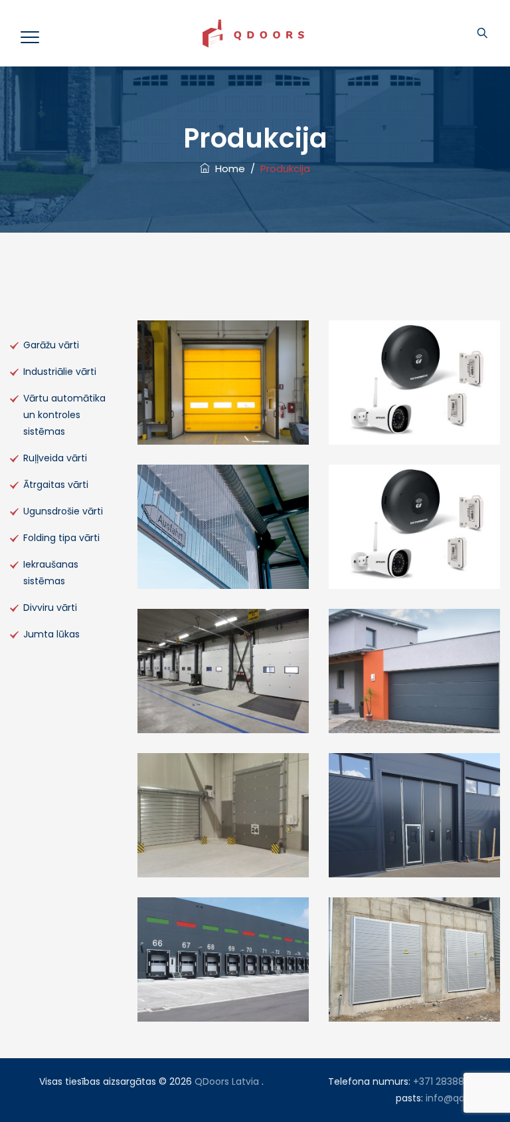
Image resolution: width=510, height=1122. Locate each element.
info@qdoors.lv (460, 1098)
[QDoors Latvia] (253, 33)
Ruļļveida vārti (55, 458)
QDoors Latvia (227, 1081)
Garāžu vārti (51, 345)
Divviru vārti (50, 607)
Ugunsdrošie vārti (63, 511)
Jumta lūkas (51, 634)
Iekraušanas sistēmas (50, 573)
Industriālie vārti (59, 371)
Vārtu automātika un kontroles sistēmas (64, 415)
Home (227, 168)
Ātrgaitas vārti (55, 484)
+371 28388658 (447, 1081)
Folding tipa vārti (61, 537)
